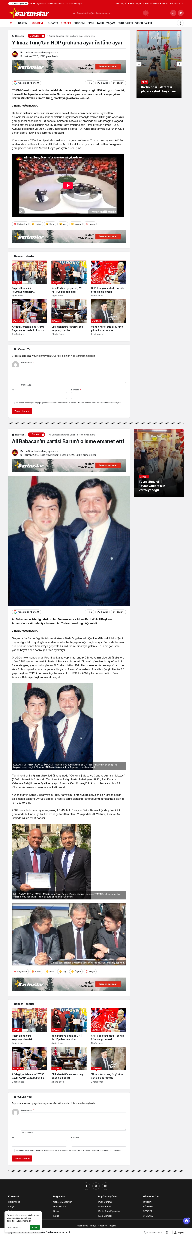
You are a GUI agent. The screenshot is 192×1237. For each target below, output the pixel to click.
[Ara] (173, 13)
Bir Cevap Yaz (23, 349)
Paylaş (181, 1232)
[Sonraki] (179, 64)
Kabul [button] (34, 1227)
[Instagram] (105, 1186)
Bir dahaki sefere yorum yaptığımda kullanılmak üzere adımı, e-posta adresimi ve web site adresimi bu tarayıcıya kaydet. (69, 403)
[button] (181, 13)
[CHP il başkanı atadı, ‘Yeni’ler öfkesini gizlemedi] (108, 279)
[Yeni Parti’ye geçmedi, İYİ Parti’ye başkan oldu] (69, 279)
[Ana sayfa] (11, 23)
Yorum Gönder (22, 411)
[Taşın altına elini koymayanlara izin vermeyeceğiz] (29, 279)
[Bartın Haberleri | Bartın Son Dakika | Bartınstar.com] (29, 12)
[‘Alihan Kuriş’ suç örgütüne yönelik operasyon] (108, 317)
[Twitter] (96, 1186)
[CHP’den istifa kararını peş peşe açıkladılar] (69, 317)
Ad (14, 389)
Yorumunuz (27, 362)
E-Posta (76, 389)
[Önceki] (138, 64)
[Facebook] (86, 1186)
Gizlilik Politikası (14, 1227)
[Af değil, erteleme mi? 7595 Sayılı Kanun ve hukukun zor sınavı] (29, 317)
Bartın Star (26, 52)
